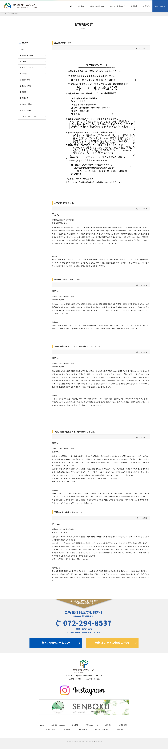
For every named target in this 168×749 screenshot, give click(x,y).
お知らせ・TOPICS (27, 55)
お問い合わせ (160, 6)
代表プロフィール (26, 67)
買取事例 (23, 92)
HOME (22, 49)
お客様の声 (24, 98)
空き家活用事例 (26, 86)
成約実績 (23, 73)
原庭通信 (146, 6)
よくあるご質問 (26, 104)
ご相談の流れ (25, 80)
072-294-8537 (87, 623)
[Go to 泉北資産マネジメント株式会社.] (5, 13)
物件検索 (134, 6)
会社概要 (23, 61)
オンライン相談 (26, 110)
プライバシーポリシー (28, 116)
